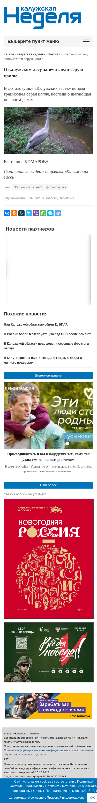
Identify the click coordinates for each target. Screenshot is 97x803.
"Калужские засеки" (28, 187)
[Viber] (36, 213)
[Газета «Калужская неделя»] (42, 26)
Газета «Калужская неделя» (25, 54)
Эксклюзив (66, 198)
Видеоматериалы (48, 375)
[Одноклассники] (14, 213)
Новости (54, 54)
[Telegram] (58, 213)
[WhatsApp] (43, 213)
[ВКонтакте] (7, 213)
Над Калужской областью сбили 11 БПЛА (36, 324)
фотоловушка (56, 187)
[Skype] (50, 213)
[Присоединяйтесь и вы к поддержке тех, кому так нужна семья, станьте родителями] (48, 415)
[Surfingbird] (29, 213)
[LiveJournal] (21, 213)
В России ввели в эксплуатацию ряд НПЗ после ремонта (48, 334)
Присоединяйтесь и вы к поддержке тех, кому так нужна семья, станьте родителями (48, 456)
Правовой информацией (65, 797)
